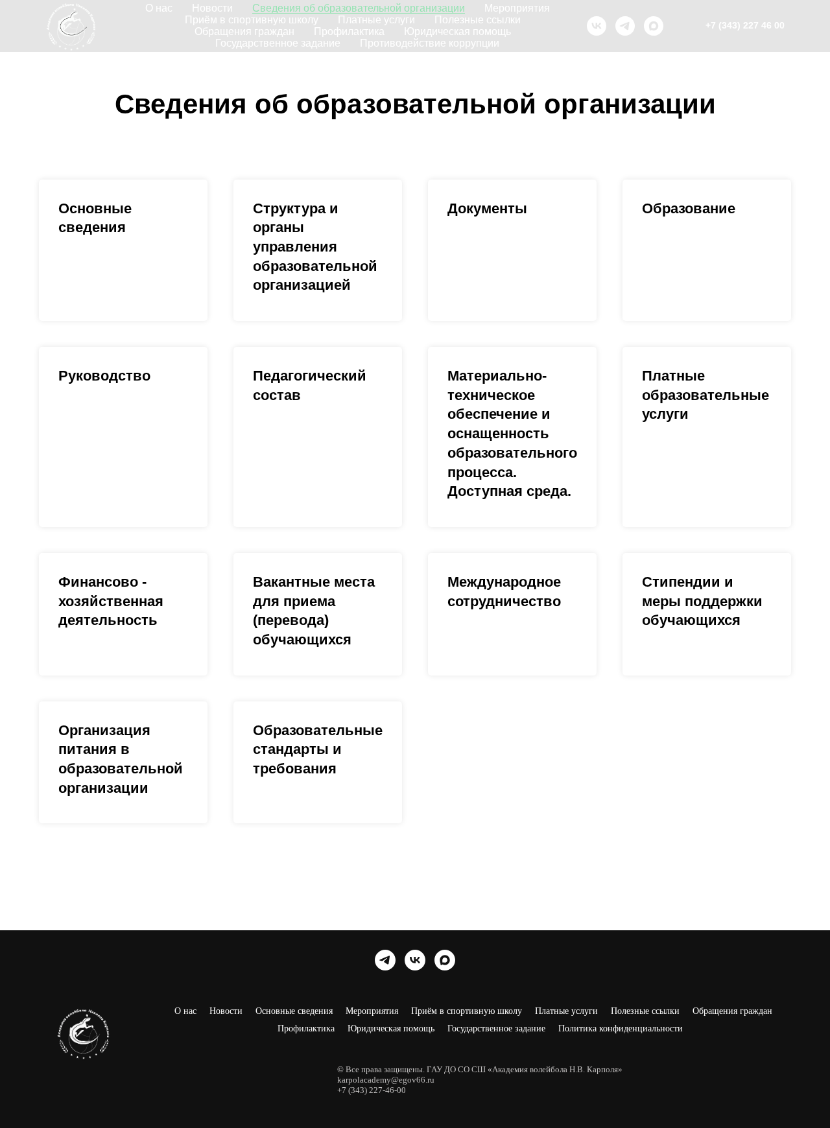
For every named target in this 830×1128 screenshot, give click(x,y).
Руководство (104, 376)
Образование (688, 208)
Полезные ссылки (477, 19)
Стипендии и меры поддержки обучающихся (702, 601)
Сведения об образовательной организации (358, 8)
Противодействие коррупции (429, 43)
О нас (158, 8)
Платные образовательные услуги (705, 395)
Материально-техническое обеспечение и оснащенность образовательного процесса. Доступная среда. (512, 433)
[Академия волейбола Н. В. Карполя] (596, 26)
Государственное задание (277, 43)
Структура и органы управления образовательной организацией (315, 247)
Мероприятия (517, 8)
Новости (212, 8)
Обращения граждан (244, 31)
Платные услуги (376, 19)
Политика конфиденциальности (620, 1028)
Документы (487, 208)
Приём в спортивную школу (251, 19)
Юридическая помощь (457, 31)
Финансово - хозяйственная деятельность (110, 601)
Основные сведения (294, 1011)
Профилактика (349, 31)
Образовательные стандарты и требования (318, 749)
